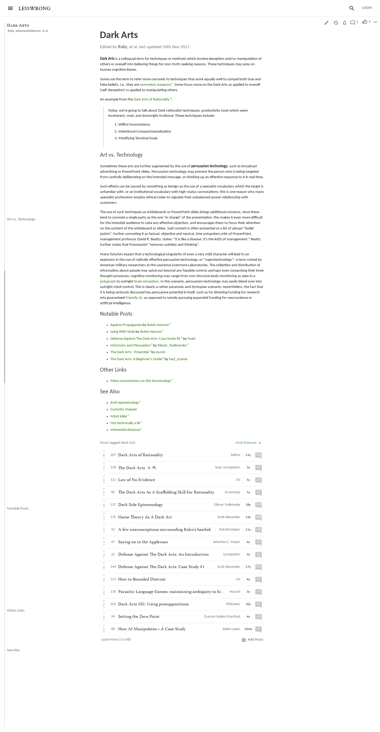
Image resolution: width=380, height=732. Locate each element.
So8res (235, 455)
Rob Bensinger (229, 530)
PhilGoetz (233, 604)
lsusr (218, 467)
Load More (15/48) (116, 640)
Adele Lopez (231, 629)
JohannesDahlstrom (28, 31)
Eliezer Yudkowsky (227, 505)
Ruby (11, 31)
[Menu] (10, 8)
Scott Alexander (228, 517)
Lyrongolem (231, 467)
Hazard (235, 592)
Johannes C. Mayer (226, 542)
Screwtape (232, 492)
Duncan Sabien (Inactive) (222, 617)
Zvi (238, 480)
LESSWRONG (34, 8)
